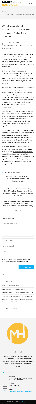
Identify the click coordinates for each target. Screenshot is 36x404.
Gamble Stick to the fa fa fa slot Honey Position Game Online (18, 177)
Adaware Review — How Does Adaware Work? (17, 292)
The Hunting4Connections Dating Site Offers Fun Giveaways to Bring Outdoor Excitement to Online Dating (18, 191)
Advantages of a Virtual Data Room (13, 289)
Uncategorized (26, 45)
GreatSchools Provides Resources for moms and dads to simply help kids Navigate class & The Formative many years (18, 205)
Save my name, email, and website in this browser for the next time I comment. (16, 260)
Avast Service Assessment (10, 285)
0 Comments (9, 48)
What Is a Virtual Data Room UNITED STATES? (17, 296)
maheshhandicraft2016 (12, 43)
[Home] (2, 14)
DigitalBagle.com (24, 402)
